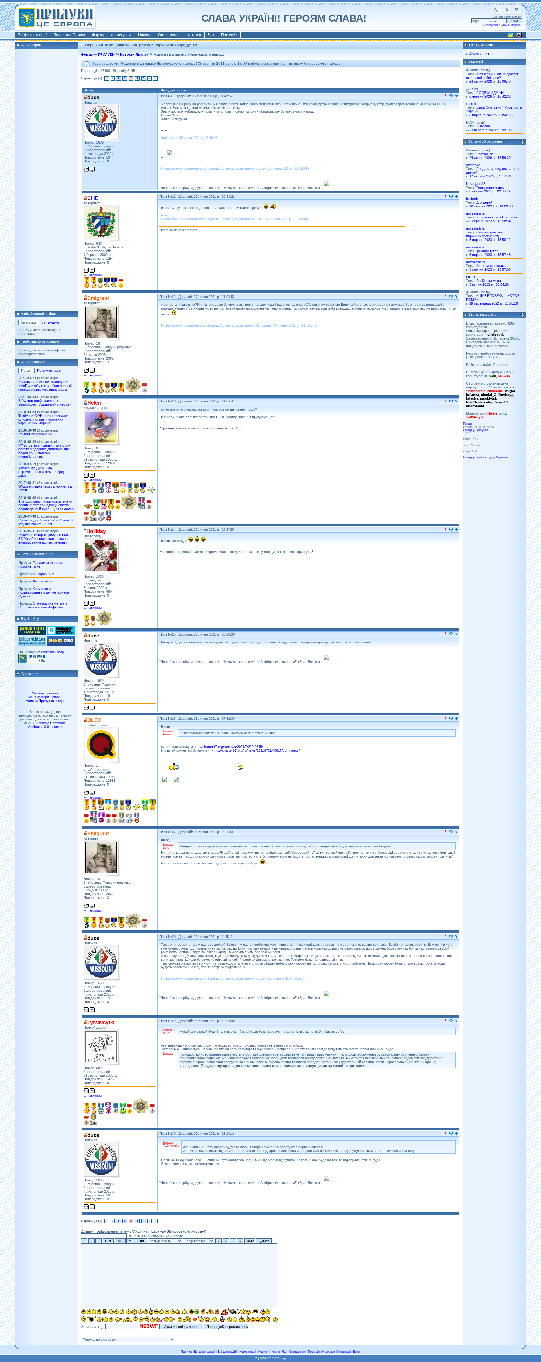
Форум (98, 35)
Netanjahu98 (475, 184)
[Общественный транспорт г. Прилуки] (32, 634)
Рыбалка (483, 126)
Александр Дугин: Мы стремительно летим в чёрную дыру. (42, 471)
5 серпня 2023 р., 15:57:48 (490, 255)
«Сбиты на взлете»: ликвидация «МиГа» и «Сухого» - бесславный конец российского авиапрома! (45, 385)
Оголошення (169, 35)
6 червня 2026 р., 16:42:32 (490, 96)
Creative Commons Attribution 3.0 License (47, 725)
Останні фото (31, 45)
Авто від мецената (490, 266)
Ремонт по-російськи (35, 434)
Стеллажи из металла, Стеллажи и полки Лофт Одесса (44, 605)
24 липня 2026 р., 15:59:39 (490, 158)
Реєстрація (490, 25)
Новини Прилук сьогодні (45, 701)
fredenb (472, 199)
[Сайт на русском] (519, 36)
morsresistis (475, 213)
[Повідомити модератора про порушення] (445, 96)
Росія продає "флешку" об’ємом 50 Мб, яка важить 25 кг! (46, 522)
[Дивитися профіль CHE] (102, 223)
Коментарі (344, 1351)
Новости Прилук (134, 54)
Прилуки (186, 1351)
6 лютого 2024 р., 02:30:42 (489, 191)
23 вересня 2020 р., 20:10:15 (491, 130)
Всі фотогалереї (32, 35)
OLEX (470, 277)
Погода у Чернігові (495, 457)
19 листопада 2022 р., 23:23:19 (493, 303)
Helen (473, 89)
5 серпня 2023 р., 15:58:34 (490, 221)
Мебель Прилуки (45, 693)
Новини (145, 35)
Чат (211, 35)
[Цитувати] (451, 96)
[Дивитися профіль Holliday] (102, 556)
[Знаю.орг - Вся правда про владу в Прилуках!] (61, 644)
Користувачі (120, 35)
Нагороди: (95, 275)
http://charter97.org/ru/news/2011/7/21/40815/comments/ (257, 750)
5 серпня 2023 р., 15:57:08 (490, 269)
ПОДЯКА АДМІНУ (490, 93)
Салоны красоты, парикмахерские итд (485, 234)
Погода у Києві (472, 457)
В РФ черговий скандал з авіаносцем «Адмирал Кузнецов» (44, 402)
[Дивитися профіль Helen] (102, 428)
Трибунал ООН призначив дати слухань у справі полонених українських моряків (43, 419)
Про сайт (229, 35)
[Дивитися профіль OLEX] (102, 745)
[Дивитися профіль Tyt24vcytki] (102, 1047)
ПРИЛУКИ (106, 54)
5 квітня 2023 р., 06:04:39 (489, 284)
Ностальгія (484, 154)
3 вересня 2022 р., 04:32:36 (491, 115)
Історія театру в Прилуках (497, 217)
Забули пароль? (511, 25)
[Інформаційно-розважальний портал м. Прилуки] (32, 662)
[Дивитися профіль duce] (102, 122)
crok (472, 103)
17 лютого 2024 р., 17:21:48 (490, 176)
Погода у (475, 430)
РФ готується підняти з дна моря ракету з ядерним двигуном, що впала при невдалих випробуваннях (44, 450)
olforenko (473, 165)
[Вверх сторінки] (456, 96)
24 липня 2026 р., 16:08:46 (490, 81)
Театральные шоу (490, 187)
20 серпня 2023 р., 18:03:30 (491, 206)
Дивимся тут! (479, 53)
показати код (52, 652)
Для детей (484, 202)
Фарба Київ (45, 574)
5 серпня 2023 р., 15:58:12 (490, 240)
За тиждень (50, 322)
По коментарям (49, 370)
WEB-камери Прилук (44, 697)
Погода (467, 423)
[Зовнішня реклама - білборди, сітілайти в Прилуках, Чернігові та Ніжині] (32, 644)
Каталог (194, 35)
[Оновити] (522, 142)
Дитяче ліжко (43, 581)
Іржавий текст (487, 251)
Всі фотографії (227, 1351)
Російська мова (488, 281)
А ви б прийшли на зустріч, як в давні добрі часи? (492, 75)
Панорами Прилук (69, 35)
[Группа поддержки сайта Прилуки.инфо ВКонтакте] (61, 634)
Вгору (357, 1351)
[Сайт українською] (510, 36)
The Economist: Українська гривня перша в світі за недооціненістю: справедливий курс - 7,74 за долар (46, 505)
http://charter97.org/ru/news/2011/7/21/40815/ (228, 747)
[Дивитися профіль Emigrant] (102, 323)
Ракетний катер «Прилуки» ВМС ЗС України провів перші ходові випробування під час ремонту (44, 538)
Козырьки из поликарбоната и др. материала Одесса (43, 592)
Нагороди (328, 1351)
